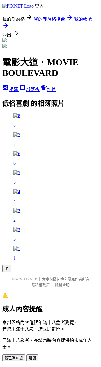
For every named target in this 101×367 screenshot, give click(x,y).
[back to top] (6, 268)
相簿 (14, 89)
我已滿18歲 (13, 358)
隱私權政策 (40, 285)
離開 (32, 358)
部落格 (33, 89)
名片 (51, 89)
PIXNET (30, 279)
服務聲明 (62, 285)
